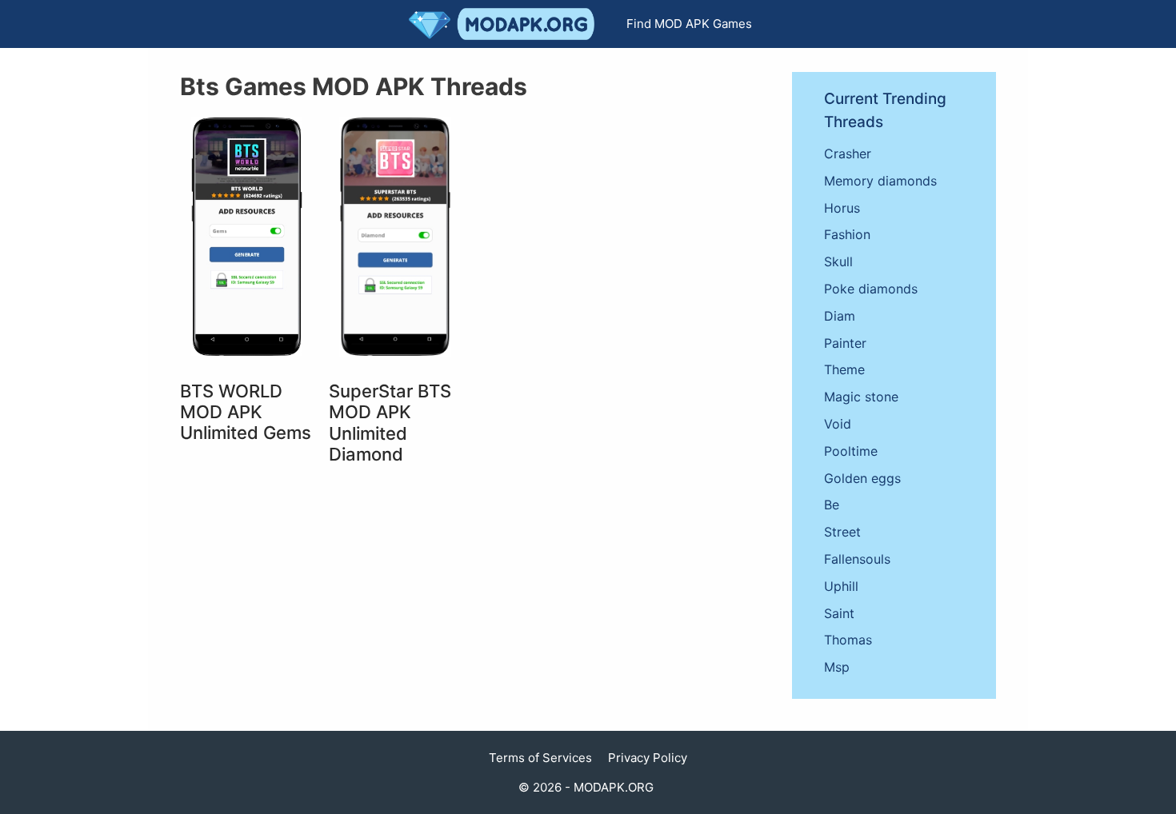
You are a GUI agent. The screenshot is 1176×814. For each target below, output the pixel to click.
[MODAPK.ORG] (505, 24)
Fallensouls (857, 559)
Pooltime (851, 451)
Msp (837, 667)
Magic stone (861, 397)
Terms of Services (540, 757)
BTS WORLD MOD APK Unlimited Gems (245, 412)
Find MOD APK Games (689, 23)
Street (842, 532)
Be (831, 505)
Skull (838, 261)
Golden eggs (862, 478)
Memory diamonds (880, 181)
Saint (839, 613)
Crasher (847, 154)
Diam (839, 316)
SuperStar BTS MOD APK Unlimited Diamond (390, 423)
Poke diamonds (871, 289)
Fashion (847, 234)
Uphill (841, 586)
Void (837, 424)
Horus (842, 208)
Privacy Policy (647, 757)
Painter (845, 343)
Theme (844, 369)
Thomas (848, 640)
